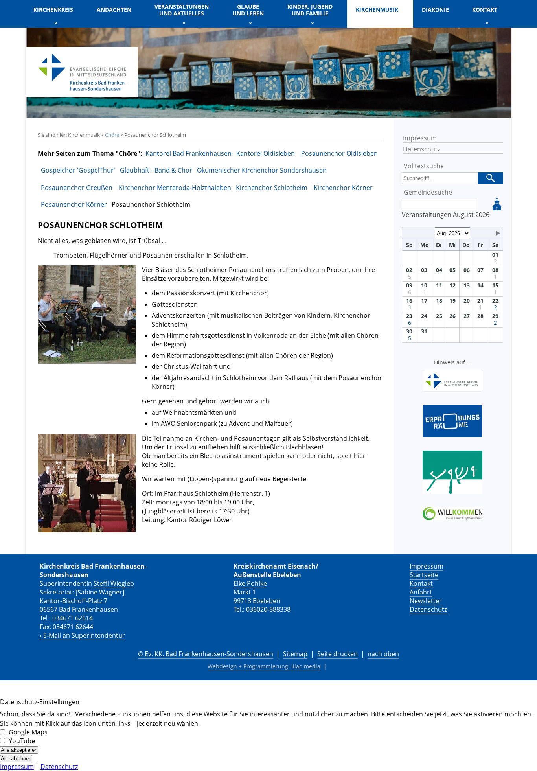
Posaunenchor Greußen (77, 187)
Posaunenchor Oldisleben (339, 153)
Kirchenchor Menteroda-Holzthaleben (175, 187)
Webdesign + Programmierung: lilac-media (264, 666)
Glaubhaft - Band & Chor (156, 170)
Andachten (114, 9)
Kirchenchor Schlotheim (272, 187)
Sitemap (295, 654)
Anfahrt (421, 592)
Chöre (112, 134)
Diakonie (435, 9)
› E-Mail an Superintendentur (82, 635)
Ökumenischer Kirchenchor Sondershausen (262, 170)
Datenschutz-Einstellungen (39, 701)
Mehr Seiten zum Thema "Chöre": (90, 153)
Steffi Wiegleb (114, 583)
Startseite (424, 574)
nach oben (383, 654)
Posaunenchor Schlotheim (151, 204)
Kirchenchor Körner (343, 187)
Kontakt (421, 583)
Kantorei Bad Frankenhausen (188, 153)
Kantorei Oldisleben (266, 153)
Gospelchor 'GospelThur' (78, 170)
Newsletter (426, 600)
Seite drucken (337, 654)
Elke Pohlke (250, 583)
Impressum (420, 138)
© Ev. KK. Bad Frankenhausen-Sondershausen (205, 654)
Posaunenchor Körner (74, 204)
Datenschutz (421, 149)
